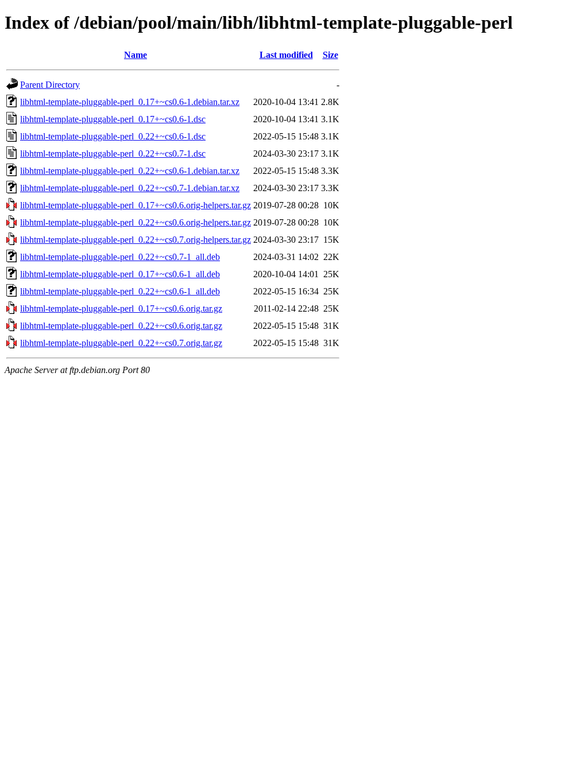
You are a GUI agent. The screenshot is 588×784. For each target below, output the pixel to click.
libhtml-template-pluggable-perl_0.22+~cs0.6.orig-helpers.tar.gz (135, 222)
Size (330, 55)
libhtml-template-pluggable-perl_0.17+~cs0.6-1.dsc (113, 119)
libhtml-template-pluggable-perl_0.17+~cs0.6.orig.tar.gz (121, 308)
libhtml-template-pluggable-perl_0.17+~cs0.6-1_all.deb (120, 274)
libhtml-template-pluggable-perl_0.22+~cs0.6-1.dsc (113, 136)
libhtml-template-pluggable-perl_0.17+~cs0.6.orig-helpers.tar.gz (135, 205)
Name (135, 55)
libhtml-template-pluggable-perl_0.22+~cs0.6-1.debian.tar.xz (129, 171)
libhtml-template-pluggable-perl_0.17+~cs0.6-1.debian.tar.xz (129, 102)
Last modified (286, 55)
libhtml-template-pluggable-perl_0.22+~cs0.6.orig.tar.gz (121, 326)
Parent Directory (50, 85)
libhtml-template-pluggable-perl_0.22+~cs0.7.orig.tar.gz (121, 343)
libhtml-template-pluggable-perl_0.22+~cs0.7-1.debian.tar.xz (129, 188)
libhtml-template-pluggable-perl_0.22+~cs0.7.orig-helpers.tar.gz (135, 239)
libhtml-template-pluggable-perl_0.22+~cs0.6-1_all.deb (120, 291)
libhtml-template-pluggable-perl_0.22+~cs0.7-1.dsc (113, 153)
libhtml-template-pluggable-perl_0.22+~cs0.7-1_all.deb (120, 257)
